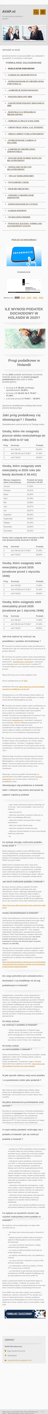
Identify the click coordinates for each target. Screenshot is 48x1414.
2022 (35, 297)
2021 (41, 297)
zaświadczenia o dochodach (23, 662)
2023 (29, 297)
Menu (43, 12)
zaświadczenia (17, 720)
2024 (23, 297)
